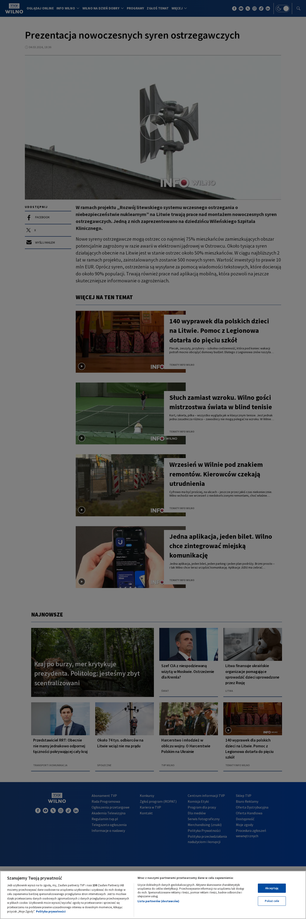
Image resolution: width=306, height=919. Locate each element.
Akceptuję (271, 888)
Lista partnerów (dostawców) (158, 901)
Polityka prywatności (51, 911)
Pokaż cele (272, 901)
